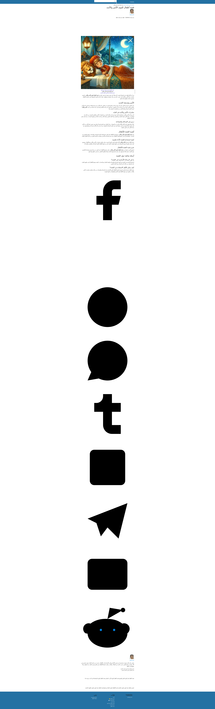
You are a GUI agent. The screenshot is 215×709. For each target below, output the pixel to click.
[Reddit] (107, 654)
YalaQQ (132, 2)
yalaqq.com (129, 697)
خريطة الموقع (94, 698)
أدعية (114, 697)
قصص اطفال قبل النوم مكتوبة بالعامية (107, 93)
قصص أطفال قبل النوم (111, 703)
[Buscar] (116, 3)
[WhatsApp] (107, 386)
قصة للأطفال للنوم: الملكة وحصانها (107, 90)
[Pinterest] (107, 333)
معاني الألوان (112, 706)
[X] (107, 280)
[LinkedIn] (107, 493)
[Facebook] (107, 226)
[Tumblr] (107, 440)
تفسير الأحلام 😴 (112, 698)
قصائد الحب (113, 701)
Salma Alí (132, 14)
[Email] (107, 600)
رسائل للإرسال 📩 (111, 700)
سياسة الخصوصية (94, 697)
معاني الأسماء (112, 704)
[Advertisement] (107, 27)
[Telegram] (107, 547)
